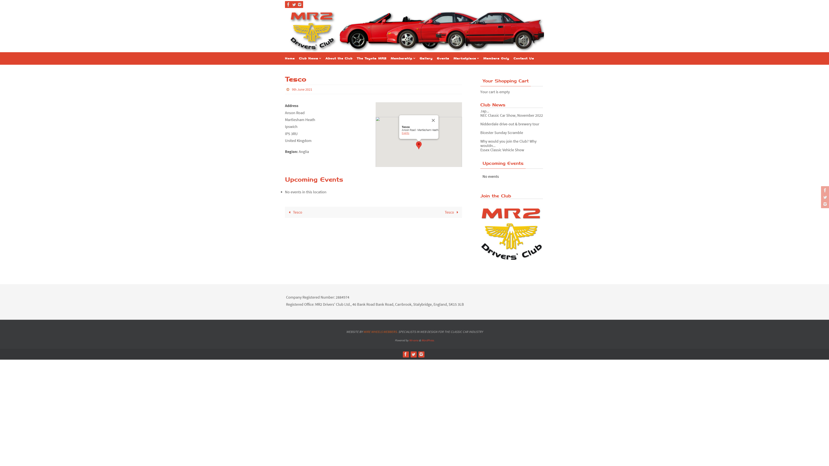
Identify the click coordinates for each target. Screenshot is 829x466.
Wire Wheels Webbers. (380, 332)
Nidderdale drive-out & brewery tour (509, 121)
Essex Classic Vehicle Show (502, 147)
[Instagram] (299, 4)
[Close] (433, 120)
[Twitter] (294, 4)
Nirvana (413, 340)
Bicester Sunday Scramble (501, 130)
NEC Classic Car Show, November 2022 (511, 112)
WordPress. (427, 340)
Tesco (297, 212)
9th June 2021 (302, 89)
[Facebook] (288, 4)
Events (405, 133)
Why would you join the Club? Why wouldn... (508, 141)
